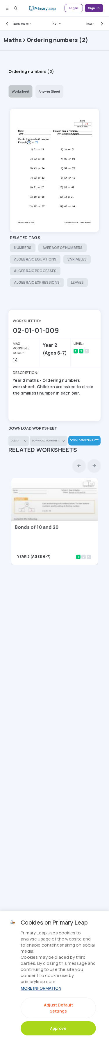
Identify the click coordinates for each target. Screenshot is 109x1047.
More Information (41, 988)
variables (77, 259)
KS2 (89, 23)
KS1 (55, 23)
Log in (73, 8)
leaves (77, 282)
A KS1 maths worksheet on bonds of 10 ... (50, 548)
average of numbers (62, 247)
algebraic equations (35, 259)
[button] (6, 23)
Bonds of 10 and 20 (36, 527)
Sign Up (94, 8)
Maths (12, 40)
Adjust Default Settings (58, 1008)
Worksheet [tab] (20, 91)
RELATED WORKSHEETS (42, 450)
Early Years (21, 23)
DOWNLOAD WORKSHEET (84, 440)
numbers (22, 247)
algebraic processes (35, 270)
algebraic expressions (37, 282)
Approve (58, 1028)
